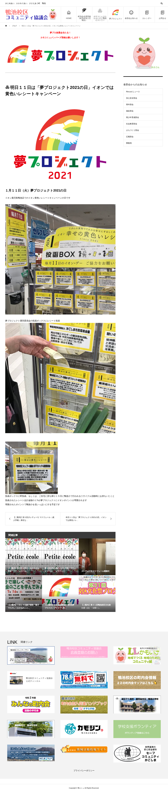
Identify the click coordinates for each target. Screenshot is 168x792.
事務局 (129, 143)
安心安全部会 (131, 98)
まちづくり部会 (132, 130)
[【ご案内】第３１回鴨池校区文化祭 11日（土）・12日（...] (97, 585)
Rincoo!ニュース (133, 92)
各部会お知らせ (131, 18)
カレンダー (146, 18)
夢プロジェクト (115, 19)
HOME (69, 18)
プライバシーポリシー (84, 770)
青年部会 (129, 104)
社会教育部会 (131, 124)
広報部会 (129, 137)
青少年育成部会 (132, 117)
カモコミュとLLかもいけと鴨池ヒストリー (100, 18)
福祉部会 (129, 111)
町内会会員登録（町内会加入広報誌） (84, 18)
